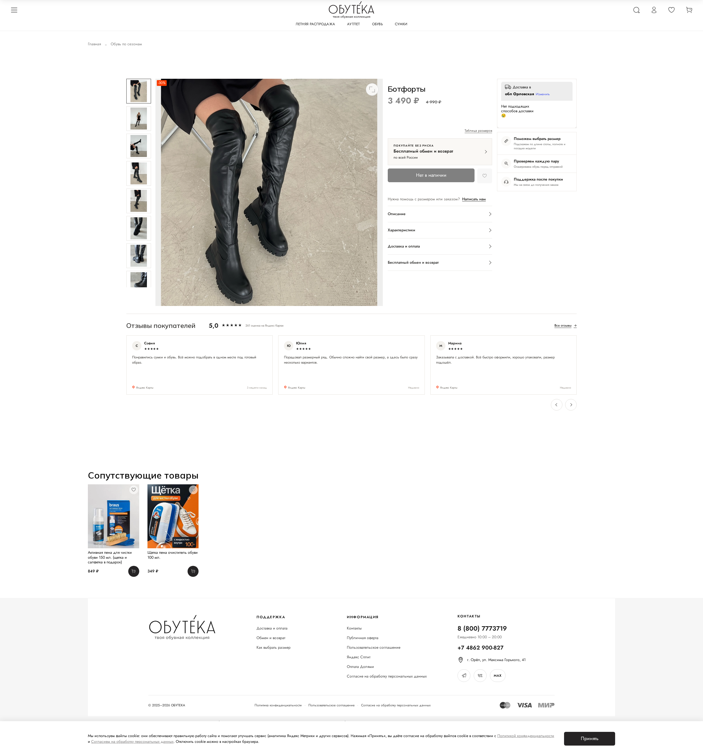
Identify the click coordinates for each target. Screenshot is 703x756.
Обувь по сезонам (126, 44)
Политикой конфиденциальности (525, 735)
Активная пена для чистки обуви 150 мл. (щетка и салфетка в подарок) (110, 557)
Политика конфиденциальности (278, 705)
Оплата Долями (360, 666)
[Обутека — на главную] (182, 627)
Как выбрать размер (273, 647)
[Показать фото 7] (138, 255)
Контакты (354, 628)
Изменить (543, 94)
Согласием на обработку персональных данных (132, 741)
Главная (94, 44)
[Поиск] (636, 9)
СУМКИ (401, 24)
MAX (497, 675)
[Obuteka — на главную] (351, 9)
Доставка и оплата (272, 628)
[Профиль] (654, 9)
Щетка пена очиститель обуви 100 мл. (172, 555)
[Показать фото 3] (138, 146)
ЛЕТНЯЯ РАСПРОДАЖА (315, 24)
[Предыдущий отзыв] (556, 405)
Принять (589, 738)
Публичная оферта (362, 637)
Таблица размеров (478, 131)
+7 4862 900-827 (480, 648)
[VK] (480, 675)
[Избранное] (671, 9)
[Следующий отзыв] (571, 405)
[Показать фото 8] (138, 283)
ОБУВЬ (377, 24)
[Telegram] (463, 675)
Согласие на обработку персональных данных (387, 676)
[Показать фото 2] (138, 118)
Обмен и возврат (270, 637)
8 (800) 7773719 (482, 628)
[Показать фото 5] (138, 201)
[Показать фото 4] (138, 173)
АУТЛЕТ (353, 24)
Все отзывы (565, 325)
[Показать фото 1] (138, 91)
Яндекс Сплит (358, 657)
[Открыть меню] (14, 9)
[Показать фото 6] (138, 228)
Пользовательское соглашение (373, 647)
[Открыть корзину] (689, 9)
